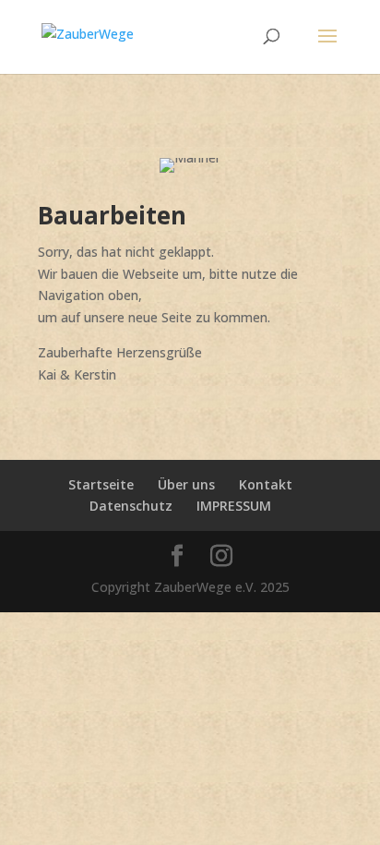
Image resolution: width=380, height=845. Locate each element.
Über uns (186, 484)
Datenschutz (130, 505)
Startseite (101, 484)
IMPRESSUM (233, 505)
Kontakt (265, 484)
